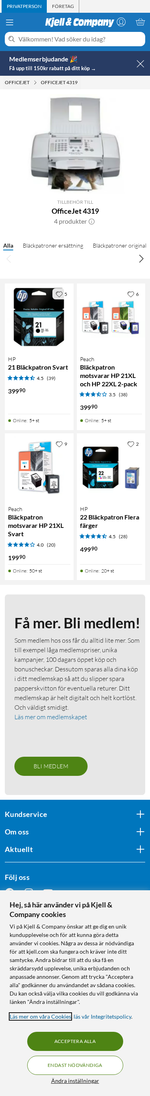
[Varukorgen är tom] (140, 21)
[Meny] (9, 22)
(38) (123, 394)
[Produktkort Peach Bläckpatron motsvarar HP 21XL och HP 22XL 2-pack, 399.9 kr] (111, 317)
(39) (51, 378)
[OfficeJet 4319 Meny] (80, 82)
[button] (91, 221)
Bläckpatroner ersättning (53, 245)
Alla (8, 245)
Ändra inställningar (75, 1080)
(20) (51, 545)
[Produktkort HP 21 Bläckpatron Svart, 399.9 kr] (39, 317)
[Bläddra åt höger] (141, 258)
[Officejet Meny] (35, 82)
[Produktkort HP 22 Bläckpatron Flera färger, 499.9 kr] (111, 467)
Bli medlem (51, 766)
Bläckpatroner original (119, 245)
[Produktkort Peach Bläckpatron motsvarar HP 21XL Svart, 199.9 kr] (39, 467)
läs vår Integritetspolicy (102, 1016)
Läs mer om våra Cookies (40, 1016)
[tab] (24, 6)
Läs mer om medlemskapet (50, 717)
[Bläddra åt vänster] (9, 258)
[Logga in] (121, 21)
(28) (123, 536)
